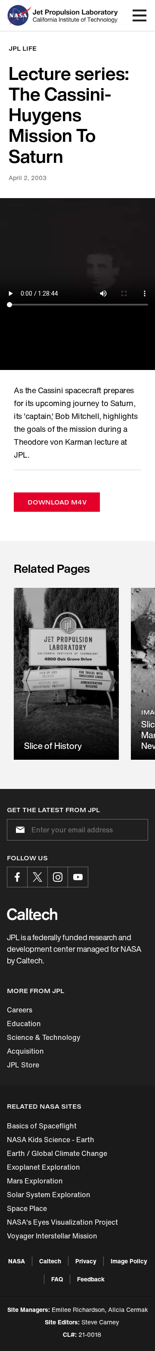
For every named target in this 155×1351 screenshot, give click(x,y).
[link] (66, 674)
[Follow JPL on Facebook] (17, 877)
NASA (16, 1260)
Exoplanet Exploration (43, 1167)
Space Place (27, 1208)
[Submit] (18, 829)
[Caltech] (32, 914)
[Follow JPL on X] (37, 877)
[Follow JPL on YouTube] (78, 877)
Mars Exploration (35, 1181)
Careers (19, 1010)
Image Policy (129, 1260)
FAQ (57, 1279)
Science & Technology (44, 1037)
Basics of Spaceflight (42, 1126)
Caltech (50, 1260)
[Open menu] (139, 15)
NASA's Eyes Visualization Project (62, 1222)
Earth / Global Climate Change (57, 1153)
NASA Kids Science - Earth (50, 1139)
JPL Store (23, 1065)
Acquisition (25, 1051)
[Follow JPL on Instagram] (57, 877)
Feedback (91, 1279)
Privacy (85, 1260)
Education (24, 1023)
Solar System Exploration (48, 1194)
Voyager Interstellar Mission (52, 1236)
